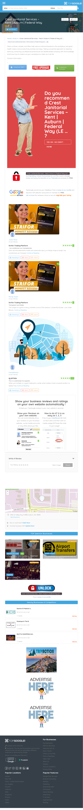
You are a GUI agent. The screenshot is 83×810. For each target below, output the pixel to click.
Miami (7, 800)
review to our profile (64, 190)
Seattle (20, 616)
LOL (26, 257)
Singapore (8, 794)
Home (9, 38)
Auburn (15, 38)
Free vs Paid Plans (49, 756)
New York (8, 779)
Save (65, 19)
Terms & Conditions (49, 767)
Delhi (6, 792)
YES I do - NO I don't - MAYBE (55, 142)
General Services (12, 554)
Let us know (30, 195)
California (8, 789)
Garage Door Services (50, 776)
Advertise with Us (48, 748)
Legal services (47, 800)
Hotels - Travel (50, 554)
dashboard (56, 418)
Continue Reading (33, 253)
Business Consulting (49, 779)
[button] (7, 28)
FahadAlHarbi (13, 372)
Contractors (47, 789)
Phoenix (7, 797)
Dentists (45, 781)
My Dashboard (47, 743)
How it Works (47, 751)
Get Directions (15, 517)
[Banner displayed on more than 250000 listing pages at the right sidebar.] (41, 688)
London (7, 776)
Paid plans (55, 178)
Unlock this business (43, 176)
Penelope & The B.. (23, 621)
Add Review (12, 29)
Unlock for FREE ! (19, 67)
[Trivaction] (41, 660)
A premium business (63, 68)
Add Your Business (49, 746)
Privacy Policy (47, 769)
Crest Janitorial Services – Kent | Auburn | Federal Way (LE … (48, 173)
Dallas (7, 802)
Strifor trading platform (18, 246)
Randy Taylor (13, 297)
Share (74, 19)
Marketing (46, 784)
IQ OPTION (13, 378)
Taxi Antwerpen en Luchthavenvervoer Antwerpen (60, 556)
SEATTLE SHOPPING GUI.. (25, 634)
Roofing (45, 802)
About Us (46, 761)
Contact (45, 764)
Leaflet (75, 511)
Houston (8, 787)
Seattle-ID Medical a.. (24, 608)
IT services (46, 797)
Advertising (46, 794)
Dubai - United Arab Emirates (14, 781)
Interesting (15, 257)
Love (36, 257)
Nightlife (10, 575)
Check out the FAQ (49, 753)
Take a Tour (46, 759)
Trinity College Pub (13, 577)
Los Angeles (9, 784)
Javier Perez (13, 240)
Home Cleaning (48, 792)
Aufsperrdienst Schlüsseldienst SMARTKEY (22, 556)
